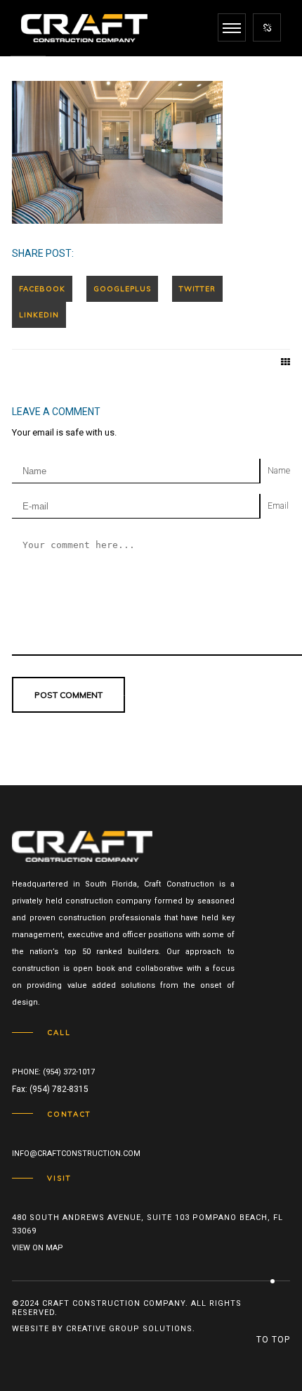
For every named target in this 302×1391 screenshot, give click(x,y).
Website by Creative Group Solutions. (103, 1328)
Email (278, 506)
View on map (37, 1247)
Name (279, 471)
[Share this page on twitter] (197, 289)
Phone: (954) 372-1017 (53, 1071)
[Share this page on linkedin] (39, 315)
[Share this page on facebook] (42, 289)
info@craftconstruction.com (76, 1153)
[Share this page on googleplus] (122, 289)
